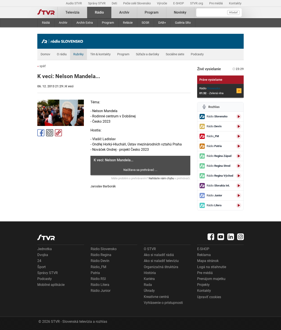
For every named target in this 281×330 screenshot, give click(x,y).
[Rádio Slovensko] (63, 41)
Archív (63, 22)
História (150, 273)
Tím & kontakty (100, 54)
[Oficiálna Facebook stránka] (211, 236)
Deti (115, 3)
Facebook (40, 132)
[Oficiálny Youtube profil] (220, 236)
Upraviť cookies (209, 297)
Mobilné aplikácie (51, 285)
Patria (95, 273)
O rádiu (62, 54)
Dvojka (42, 255)
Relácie (128, 22)
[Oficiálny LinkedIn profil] (230, 236)
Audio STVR (74, 3)
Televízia (72, 12)
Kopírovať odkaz (58, 132)
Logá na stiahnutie (211, 267)
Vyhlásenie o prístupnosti (163, 303)
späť (41, 66)
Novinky (180, 12)
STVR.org (197, 3)
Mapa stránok (208, 261)
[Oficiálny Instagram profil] (240, 236)
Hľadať (233, 12)
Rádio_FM (98, 267)
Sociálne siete (175, 54)
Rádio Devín (100, 261)
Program (108, 22)
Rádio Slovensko (104, 249)
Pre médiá (216, 3)
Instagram (49, 132)
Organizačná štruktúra (161, 267)
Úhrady (149, 291)
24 (39, 261)
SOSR (145, 22)
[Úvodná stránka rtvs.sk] (46, 12)
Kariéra (149, 279)
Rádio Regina (101, 255)
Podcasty (197, 54)
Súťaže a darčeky (147, 54)
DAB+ (162, 22)
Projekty (203, 285)
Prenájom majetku (211, 279)
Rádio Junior (100, 291)
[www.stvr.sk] (46, 237)
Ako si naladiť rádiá (159, 255)
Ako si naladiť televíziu (161, 261)
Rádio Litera (100, 285)
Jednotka (44, 249)
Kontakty (235, 3)
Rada (148, 285)
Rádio (99, 12)
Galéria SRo (183, 22)
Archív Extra (84, 22)
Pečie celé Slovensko (137, 3)
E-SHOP (179, 3)
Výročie (162, 3)
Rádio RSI (98, 279)
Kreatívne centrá (156, 297)
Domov (45, 54)
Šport (41, 267)
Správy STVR (97, 3)
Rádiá (46, 22)
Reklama (204, 255)
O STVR (150, 249)
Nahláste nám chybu (161, 178)
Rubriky (78, 54)
